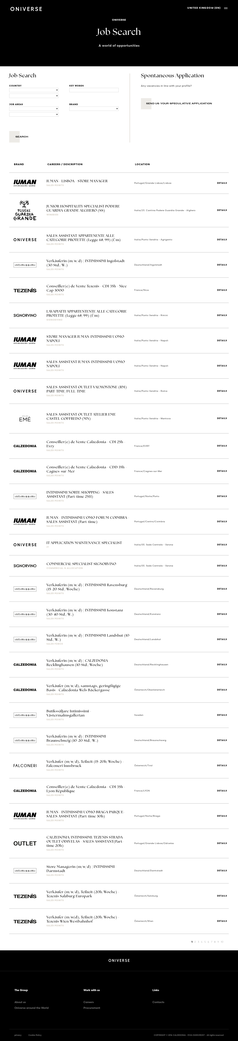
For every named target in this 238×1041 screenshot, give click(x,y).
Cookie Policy (34, 1035)
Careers (88, 1002)
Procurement (91, 1008)
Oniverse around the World (31, 1008)
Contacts (158, 1002)
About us (20, 1002)
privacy (17, 1035)
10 (222, 941)
